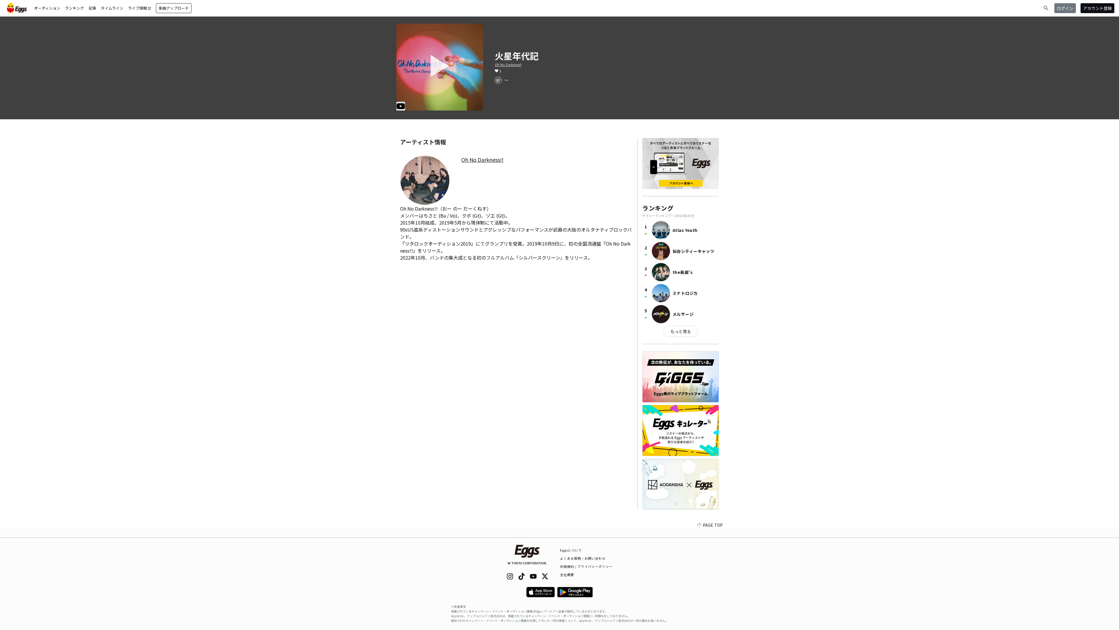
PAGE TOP (713, 525)
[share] (498, 80)
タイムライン (112, 8)
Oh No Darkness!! (508, 64)
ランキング (74, 8)
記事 (92, 8)
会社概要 (567, 574)
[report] (506, 80)
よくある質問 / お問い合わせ (583, 558)
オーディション (47, 8)
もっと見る (681, 331)
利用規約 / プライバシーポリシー (586, 566)
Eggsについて (571, 550)
